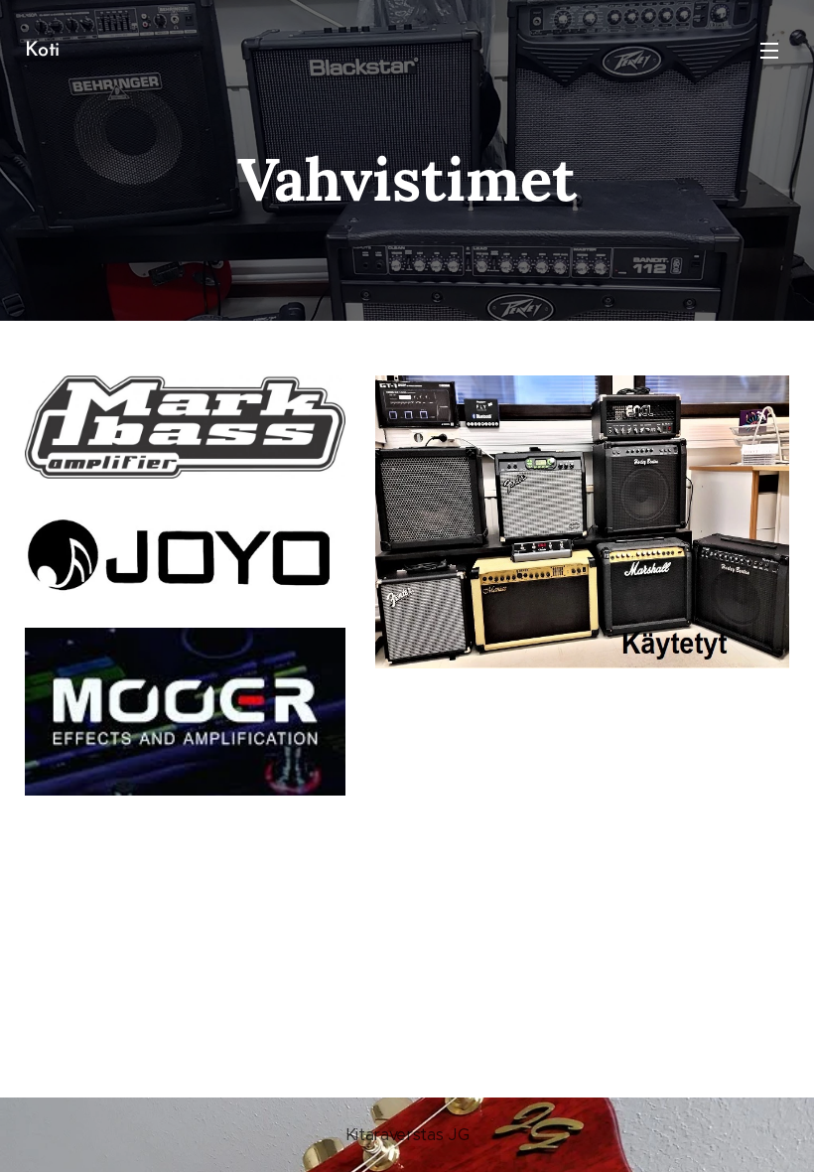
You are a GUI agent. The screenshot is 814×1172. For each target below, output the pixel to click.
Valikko (769, 50)
